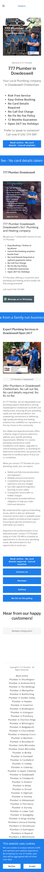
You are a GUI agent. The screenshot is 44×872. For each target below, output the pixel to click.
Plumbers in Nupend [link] (22, 833)
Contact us (22, 572)
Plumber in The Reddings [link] (22, 686)
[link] (22, 6)
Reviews (22, 580)
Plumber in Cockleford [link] (21, 760)
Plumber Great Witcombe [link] (22, 749)
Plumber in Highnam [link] (22, 793)
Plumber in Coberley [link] (22, 767)
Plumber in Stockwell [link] (22, 756)
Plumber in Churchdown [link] (21, 730)
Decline (11, 866)
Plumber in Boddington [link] (22, 708)
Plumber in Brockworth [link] (22, 741)
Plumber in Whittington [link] (22, 723)
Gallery (22, 589)
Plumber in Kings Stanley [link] (22, 818)
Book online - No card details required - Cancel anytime (22, 562)
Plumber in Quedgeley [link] (22, 815)
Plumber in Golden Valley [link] (22, 697)
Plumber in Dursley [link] (22, 807)
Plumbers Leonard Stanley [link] (22, 822)
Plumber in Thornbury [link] (22, 804)
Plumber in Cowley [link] (22, 763)
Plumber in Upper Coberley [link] (22, 771)
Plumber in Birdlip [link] (22, 752)
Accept (32, 866)
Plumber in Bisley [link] (22, 785)
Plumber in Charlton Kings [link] (22, 719)
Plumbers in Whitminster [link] (22, 837)
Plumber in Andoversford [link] (22, 683)
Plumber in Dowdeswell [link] (22, 774)
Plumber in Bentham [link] (22, 738)
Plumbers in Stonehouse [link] (22, 826)
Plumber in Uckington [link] (22, 712)
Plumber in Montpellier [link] (22, 690)
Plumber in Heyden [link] (22, 701)
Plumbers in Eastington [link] (22, 829)
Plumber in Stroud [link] (22, 789)
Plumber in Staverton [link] (22, 705)
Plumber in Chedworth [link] (22, 778)
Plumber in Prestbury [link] (22, 716)
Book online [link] (22, 675)
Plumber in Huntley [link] (22, 796)
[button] (4, 5)
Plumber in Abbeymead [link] (22, 800)
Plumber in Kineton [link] (22, 782)
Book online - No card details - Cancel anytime (22, 144)
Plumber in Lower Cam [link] (22, 811)
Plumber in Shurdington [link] (22, 679)
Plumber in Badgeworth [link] (22, 727)
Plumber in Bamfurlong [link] (22, 694)
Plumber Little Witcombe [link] (22, 745)
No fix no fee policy (21, 598)
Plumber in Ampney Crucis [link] (22, 734)
